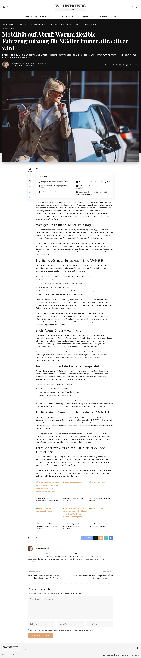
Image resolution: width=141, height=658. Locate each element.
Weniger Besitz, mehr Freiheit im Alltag (54, 182)
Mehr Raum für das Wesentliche (52, 192)
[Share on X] (116, 64)
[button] (4, 7)
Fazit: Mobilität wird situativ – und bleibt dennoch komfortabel (91, 193)
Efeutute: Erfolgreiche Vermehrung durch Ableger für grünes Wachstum (75, 526)
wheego (79, 313)
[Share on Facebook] (113, 64)
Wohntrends (8, 28)
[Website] (112, 548)
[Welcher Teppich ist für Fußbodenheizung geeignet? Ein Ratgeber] (48, 514)
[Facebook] (7, 7)
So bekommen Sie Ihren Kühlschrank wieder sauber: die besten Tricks (47, 500)
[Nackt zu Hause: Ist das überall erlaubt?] (101, 488)
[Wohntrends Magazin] (70, 7)
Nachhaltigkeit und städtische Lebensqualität (94, 182)
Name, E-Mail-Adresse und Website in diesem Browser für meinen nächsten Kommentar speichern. (61, 630)
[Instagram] (9, 7)
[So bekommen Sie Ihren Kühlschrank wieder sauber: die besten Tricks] (48, 488)
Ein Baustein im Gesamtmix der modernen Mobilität (92, 187)
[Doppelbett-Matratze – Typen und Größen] (75, 488)
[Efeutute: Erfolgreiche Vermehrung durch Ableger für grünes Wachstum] (75, 514)
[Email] (120, 64)
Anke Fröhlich (18, 63)
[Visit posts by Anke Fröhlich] (5, 64)
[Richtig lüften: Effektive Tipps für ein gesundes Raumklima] (101, 514)
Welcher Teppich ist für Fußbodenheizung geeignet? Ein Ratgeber (47, 526)
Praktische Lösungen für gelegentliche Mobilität (53, 187)
